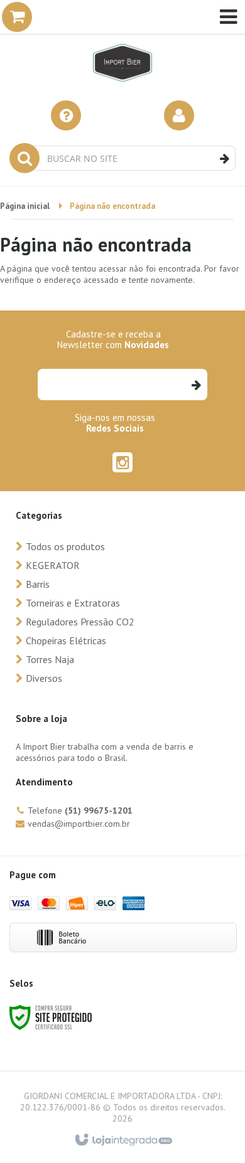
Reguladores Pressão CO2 (80, 621)
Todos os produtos (65, 546)
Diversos (44, 678)
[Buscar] (225, 158)
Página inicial (25, 206)
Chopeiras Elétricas (66, 640)
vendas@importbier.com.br (79, 823)
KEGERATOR (53, 565)
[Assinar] (195, 384)
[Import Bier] (122, 44)
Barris (38, 584)
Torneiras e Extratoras (73, 603)
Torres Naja (50, 659)
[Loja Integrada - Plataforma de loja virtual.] (123, 1140)
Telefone (80, 810)
